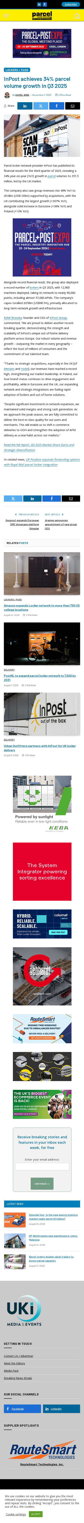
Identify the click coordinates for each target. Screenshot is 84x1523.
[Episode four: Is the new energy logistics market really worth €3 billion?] (15, 1220)
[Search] (77, 15)
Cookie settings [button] (16, 1514)
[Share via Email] (72, 106)
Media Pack (11, 1371)
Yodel (24, 369)
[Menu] (6, 15)
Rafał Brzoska (13, 318)
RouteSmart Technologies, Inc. (42, 1464)
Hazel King (22, 94)
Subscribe (71, 4)
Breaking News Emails (18, 1378)
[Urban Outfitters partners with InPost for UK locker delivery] (42, 714)
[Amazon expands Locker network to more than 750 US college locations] (42, 573)
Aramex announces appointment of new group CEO (61, 524)
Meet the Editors (14, 1363)
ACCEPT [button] (35, 1514)
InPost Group (58, 318)
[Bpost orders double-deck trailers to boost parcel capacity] (15, 1261)
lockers (34, 287)
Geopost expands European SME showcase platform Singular (22, 524)
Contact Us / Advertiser (18, 1356)
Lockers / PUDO (17, 69)
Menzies (9, 369)
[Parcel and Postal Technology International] (42, 15)
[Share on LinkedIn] (24, 106)
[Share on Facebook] (56, 106)
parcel (52, 176)
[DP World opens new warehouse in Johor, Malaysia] (15, 1240)
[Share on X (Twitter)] (40, 106)
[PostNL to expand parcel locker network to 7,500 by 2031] (42, 643)
